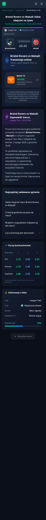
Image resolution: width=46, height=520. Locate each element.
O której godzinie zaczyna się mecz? (19, 214)
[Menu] (41, 4)
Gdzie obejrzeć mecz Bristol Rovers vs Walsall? (22, 204)
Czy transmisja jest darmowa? (19, 232)
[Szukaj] (36, 4)
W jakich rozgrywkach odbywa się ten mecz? (21, 224)
